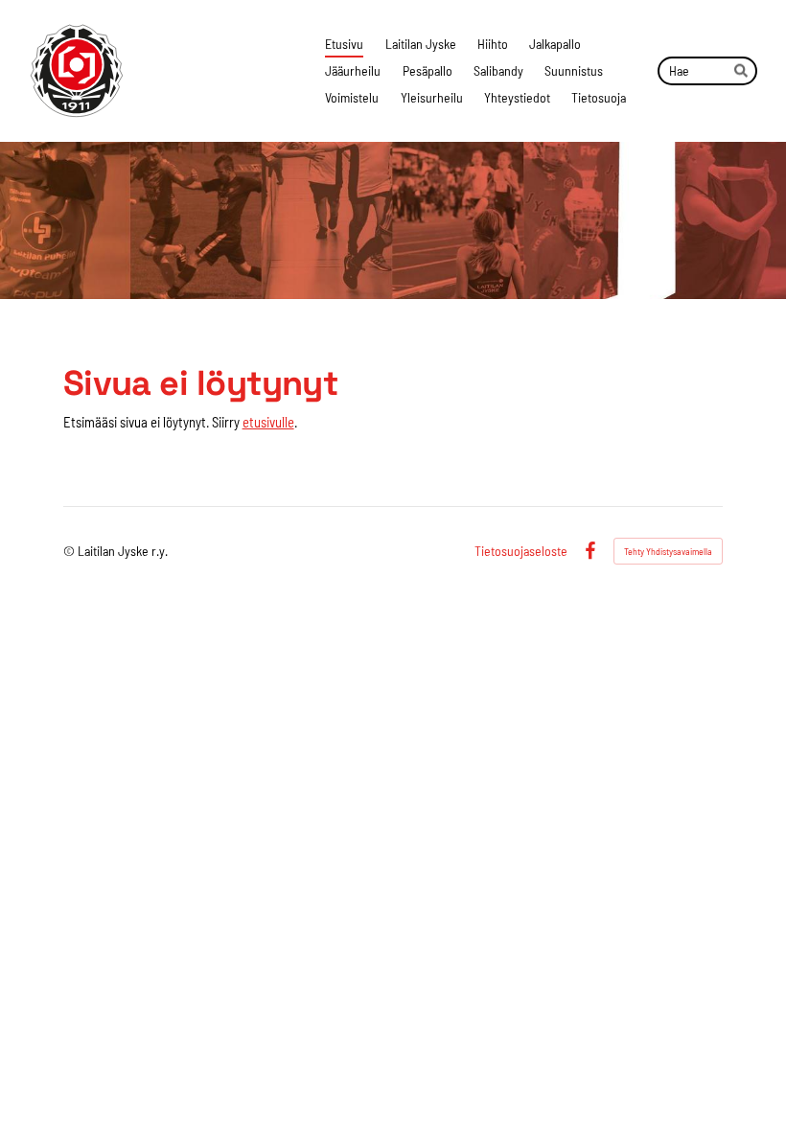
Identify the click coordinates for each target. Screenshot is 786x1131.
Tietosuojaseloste (520, 551)
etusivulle (268, 421)
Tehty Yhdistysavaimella (668, 551)
